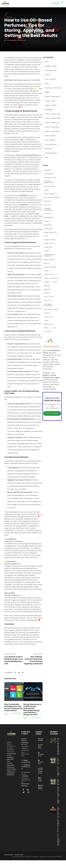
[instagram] (28, 792)
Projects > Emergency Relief (53, 118)
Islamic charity (49, 243)
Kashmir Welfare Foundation (16, 40)
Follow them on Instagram (13, 541)
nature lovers (49, 274)
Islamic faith (48, 247)
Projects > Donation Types (52, 114)
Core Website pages (51, 70)
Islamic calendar (49, 239)
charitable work (49, 186)
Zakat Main (47, 331)
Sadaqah (47, 293)
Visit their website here (12, 564)
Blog (46, 61)
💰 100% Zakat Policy (40, 746)
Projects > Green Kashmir (52, 131)
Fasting (46, 221)
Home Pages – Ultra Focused (53, 88)
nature (46, 270)
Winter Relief (48, 148)
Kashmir (46, 250)
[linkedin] (28, 789)
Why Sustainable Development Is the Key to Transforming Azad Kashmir (13, 707)
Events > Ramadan (50, 79)
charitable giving (50, 177)
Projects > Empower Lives (52, 122)
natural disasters (50, 267)
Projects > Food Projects (52, 127)
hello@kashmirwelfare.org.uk (25, 766)
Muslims (46, 263)
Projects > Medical (50, 135)
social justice (49, 296)
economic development (48, 209)
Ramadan (47, 285)
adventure (47, 170)
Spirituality (48, 300)
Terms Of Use (19, 855)
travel (46, 320)
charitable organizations (49, 182)
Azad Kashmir (48, 173)
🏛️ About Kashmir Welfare (40, 787)
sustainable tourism (51, 309)
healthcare (48, 225)
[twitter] (23, 792)
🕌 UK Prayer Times (40, 779)
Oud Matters (17, 80)
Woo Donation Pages (51, 153)
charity (46, 190)
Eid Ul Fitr (47, 74)
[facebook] (23, 789)
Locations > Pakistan (51, 105)
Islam (46, 236)
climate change (49, 193)
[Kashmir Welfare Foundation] (5, 3)
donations (47, 205)
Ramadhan (47, 289)
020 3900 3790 (25, 762)
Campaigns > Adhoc (50, 66)
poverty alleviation (51, 278)
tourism (46, 313)
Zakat (46, 157)
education (47, 213)
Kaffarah (47, 92)
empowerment (48, 217)
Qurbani (46, 282)
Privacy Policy (8, 855)
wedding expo (48, 324)
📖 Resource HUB (41, 762)
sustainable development (48, 305)
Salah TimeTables (50, 140)
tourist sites (48, 316)
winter (46, 327)
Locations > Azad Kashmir (52, 96)
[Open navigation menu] (63, 3)
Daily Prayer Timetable (51, 197)
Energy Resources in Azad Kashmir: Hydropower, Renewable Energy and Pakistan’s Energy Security (32, 709)
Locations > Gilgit (50, 101)
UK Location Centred (51, 144)
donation (47, 201)
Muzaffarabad (49, 109)
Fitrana (47, 83)
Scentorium (27, 80)
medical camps (49, 259)
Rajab (55, 282)
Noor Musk (36, 80)
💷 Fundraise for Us (41, 754)
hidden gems (48, 228)
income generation (50, 232)
